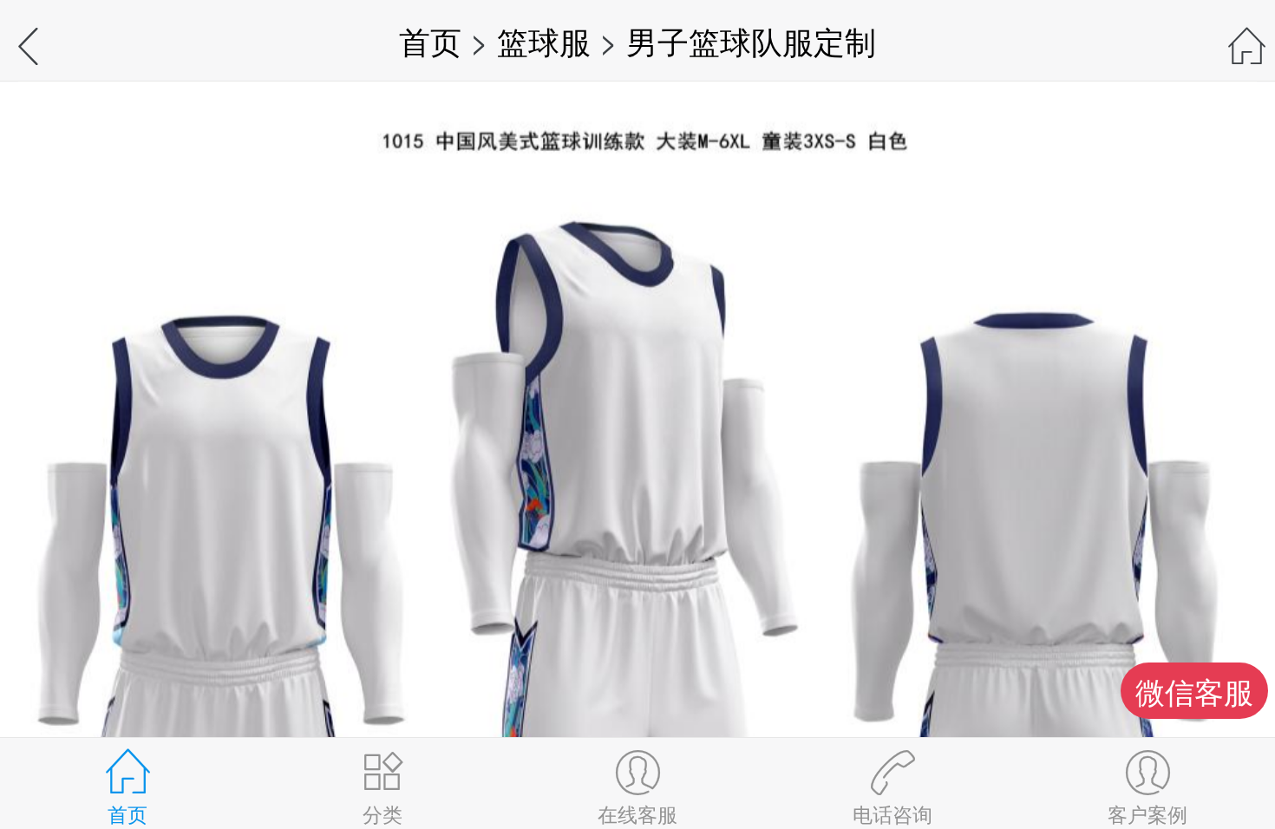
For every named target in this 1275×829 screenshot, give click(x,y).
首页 (430, 40)
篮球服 (544, 40)
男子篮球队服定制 (751, 40)
